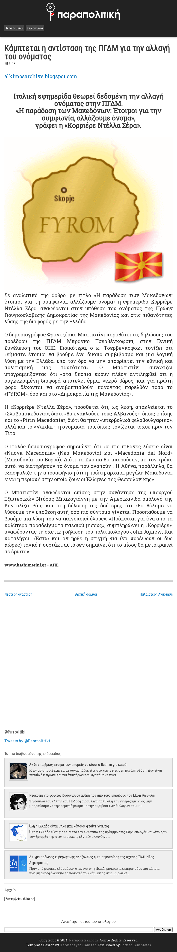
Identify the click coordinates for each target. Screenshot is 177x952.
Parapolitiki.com (83, 940)
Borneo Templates (135, 945)
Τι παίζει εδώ (14, 28)
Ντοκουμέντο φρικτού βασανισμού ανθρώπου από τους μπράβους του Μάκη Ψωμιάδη (92, 795)
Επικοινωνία (35, 28)
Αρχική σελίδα (86, 594)
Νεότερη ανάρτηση (18, 594)
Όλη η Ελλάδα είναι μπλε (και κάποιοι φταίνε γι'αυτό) (69, 826)
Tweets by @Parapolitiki (27, 740)
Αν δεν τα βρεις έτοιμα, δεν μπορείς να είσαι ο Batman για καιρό (78, 764)
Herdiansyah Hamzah (78, 945)
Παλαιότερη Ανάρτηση (156, 594)
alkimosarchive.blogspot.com (40, 76)
